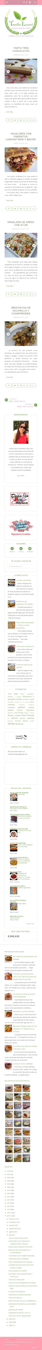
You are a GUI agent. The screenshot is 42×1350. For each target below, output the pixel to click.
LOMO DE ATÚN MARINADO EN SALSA (22, 1283)
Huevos (20, 710)
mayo (11, 1322)
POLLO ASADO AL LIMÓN (18, 1271)
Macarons (11, 713)
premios (10, 721)
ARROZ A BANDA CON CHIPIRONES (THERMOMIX (24, 861)
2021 (9, 1184)
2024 (9, 1174)
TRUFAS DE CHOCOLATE (25, 646)
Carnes (19, 699)
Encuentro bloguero (26, 705)
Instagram (30, 551)
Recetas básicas (21, 721)
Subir (34, 1347)
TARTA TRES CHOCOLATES (18, 1238)
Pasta (23, 715)
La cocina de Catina (17, 886)
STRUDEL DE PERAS (23, 580)
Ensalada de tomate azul (24, 831)
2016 (9, 1200)
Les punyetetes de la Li (19, 857)
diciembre (12, 1219)
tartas (11, 723)
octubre (11, 1225)
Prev (8, 71)
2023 (9, 1177)
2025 (9, 1171)
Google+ (21, 551)
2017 (9, 1197)
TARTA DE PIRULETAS (16, 1280)
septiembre (13, 1228)
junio (10, 1319)
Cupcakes (11, 702)
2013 (9, 1209)
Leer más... (10, 112)
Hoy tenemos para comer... (20, 814)
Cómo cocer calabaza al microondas (25, 846)
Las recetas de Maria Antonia (18, 901)
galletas (21, 707)
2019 (9, 1190)
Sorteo (32, 721)
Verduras (19, 724)
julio (10, 1235)
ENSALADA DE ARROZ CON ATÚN (20, 1247)
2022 (9, 1181)
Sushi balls (21, 794)
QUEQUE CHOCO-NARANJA (23, 1064)
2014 (9, 1206)
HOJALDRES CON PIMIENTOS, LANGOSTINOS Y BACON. (21, 136)
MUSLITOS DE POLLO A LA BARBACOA (22, 1301)
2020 (9, 1187)
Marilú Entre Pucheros (18, 807)
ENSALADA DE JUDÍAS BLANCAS (20, 1295)
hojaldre (11, 710)
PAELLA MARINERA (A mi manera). (21, 1262)
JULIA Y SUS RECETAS (18, 843)
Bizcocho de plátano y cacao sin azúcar (25, 817)
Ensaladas (11, 707)
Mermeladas (19, 713)
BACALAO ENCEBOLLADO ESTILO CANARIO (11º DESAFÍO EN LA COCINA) (25, 1029)
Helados (31, 707)
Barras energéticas (27, 694)
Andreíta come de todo (19, 829)
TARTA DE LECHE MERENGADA (20, 1316)
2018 (9, 1193)
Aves (16, 693)
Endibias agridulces (24, 888)
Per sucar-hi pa (15, 872)
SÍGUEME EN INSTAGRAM (18, 808)
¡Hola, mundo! (14, 918)
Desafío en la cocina (22, 702)
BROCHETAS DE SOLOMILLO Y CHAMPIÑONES (21, 310)
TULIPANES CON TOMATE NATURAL (22, 1256)
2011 (9, 1216)
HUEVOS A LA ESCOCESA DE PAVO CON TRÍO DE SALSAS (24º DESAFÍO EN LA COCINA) (24, 976)
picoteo (22, 718)
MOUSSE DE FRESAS (16, 1310)
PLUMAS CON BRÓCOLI (17, 1292)
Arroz (10, 694)
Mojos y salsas (29, 713)
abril (10, 1325)
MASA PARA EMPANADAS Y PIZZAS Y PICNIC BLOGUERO (25, 625)
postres (30, 718)
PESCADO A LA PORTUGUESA (23, 1011)
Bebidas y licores (14, 697)
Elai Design (12, 1339)
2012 (9, 1213)
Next (33, 71)
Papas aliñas (22, 903)
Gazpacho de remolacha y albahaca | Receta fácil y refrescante (24, 876)
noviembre (12, 1222)
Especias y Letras (16, 916)
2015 (9, 1203)
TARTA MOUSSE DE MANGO (19, 1259)
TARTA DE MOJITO (15, 1298)
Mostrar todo (30, 923)
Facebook (12, 551)
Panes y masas (14, 715)
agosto (11, 1232)
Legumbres (30, 710)
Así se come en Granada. (19, 792)
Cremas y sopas (28, 699)
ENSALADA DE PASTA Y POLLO (19, 1313)
